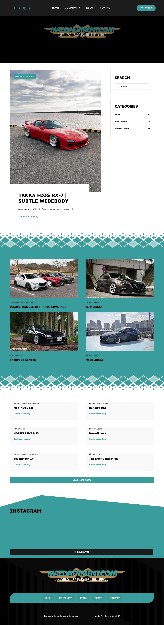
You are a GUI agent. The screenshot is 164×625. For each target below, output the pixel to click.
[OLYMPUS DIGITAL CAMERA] (44, 313)
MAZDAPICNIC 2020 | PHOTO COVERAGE (38, 306)
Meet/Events (121, 121)
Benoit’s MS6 (97, 408)
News (117, 114)
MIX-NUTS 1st (23, 408)
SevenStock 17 (23, 458)
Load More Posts (82, 480)
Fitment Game (122, 128)
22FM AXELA (94, 306)
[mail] (35, 8)
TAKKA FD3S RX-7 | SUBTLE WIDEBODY (43, 198)
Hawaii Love (97, 433)
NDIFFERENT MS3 (26, 433)
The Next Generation (103, 458)
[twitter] (19, 8)
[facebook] (14, 8)
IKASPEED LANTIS (23, 360)
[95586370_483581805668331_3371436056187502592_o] (44, 260)
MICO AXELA (94, 360)
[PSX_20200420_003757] (120, 260)
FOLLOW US (83, 552)
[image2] (120, 313)
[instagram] (24, 8)
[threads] (29, 8)
